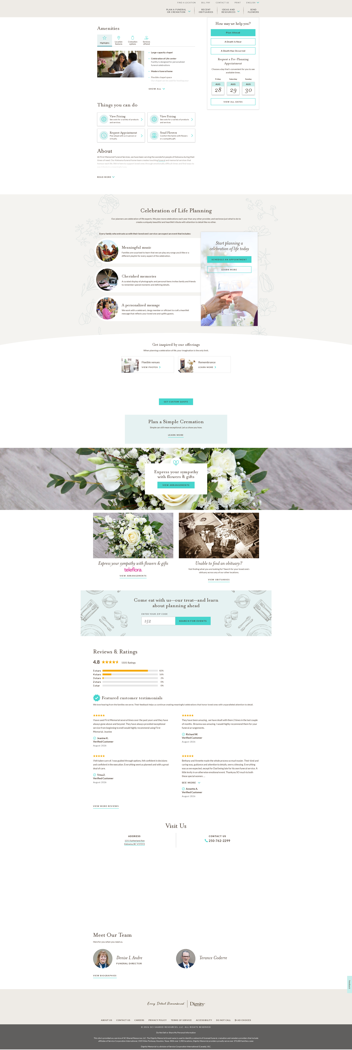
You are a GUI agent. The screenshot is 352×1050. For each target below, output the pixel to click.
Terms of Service (181, 1020)
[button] (251, 3)
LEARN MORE (176, 435)
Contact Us (222, 3)
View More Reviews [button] (106, 806)
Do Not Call (223, 1020)
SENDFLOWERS (253, 10)
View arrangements (133, 576)
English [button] (251, 3)
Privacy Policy (158, 1020)
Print (238, 3)
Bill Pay (205, 3)
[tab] (104, 40)
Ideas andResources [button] (229, 10)
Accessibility (204, 1020)
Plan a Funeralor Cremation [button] (176, 10)
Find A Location (186, 3)
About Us (106, 1020)
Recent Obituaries (206, 10)
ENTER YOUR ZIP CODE (154, 614)
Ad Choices (244, 1020)
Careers (139, 1020)
